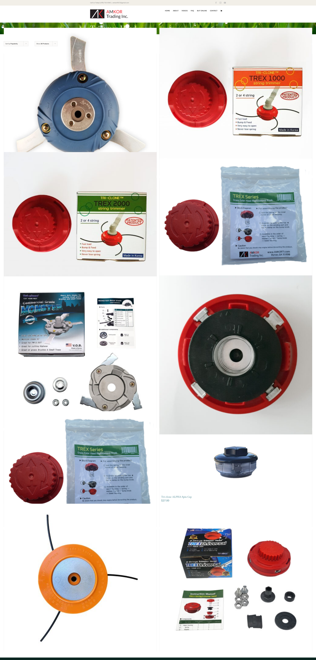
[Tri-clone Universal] (235, 580)
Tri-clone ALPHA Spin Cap (176, 496)
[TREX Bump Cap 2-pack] (235, 216)
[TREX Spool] (235, 354)
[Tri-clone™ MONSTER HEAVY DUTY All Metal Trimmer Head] (80, 352)
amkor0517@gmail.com (121, 3)
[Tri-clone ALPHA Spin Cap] (235, 461)
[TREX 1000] (235, 104)
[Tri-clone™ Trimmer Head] (80, 104)
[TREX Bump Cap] (80, 468)
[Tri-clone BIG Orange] (80, 580)
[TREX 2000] (80, 228)
